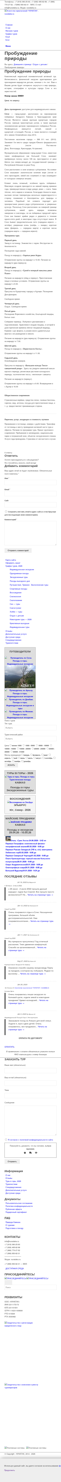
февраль (37, 755)
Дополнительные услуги (16, 634)
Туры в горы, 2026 (13, 1181)
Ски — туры (15, 604)
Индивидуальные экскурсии (22, 569)
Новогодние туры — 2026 (20, 619)
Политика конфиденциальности (19, 1206)
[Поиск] (6, 42)
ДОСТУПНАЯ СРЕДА (15, 1268)
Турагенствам (11, 1184)
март (46, 755)
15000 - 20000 (25, 749)
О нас (8, 1175)
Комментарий (11, 519)
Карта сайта (11, 560)
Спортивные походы (18, 588)
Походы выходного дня (20, 581)
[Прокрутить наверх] (0, 1456)
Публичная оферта (14, 1209)
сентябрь (49, 758)
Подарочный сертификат (16, 1212)
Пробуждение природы (21, 55)
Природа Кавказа (13, 1222)
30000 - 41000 (18, 752)
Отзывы (9, 631)
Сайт (7, 500)
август (39, 758)
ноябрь (17, 761)
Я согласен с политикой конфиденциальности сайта (30, 1139)
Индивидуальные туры (19, 627)
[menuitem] (31, 24)
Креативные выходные (19, 623)
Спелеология (15, 596)
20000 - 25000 (40, 749)
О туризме (10, 1225)
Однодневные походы (19, 573)
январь (27, 755)
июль (30, 758)
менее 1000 (17, 745)
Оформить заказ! (13, 562)
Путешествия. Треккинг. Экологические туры (29, 584)
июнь (22, 758)
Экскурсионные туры (19, 577)
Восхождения (15, 592)
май (16, 758)
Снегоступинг (15, 608)
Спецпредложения (13, 640)
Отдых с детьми (17, 615)
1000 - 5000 (30, 745)
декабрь (27, 761)
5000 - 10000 (43, 745)
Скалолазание (16, 600)
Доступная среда (13, 637)
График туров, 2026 (14, 566)
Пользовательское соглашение (19, 1203)
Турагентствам (12, 643)
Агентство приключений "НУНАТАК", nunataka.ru (32, 988)
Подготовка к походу (14, 1228)
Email (7, 489)
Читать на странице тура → (40, 894)
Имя (7, 478)
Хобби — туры (16, 611)
